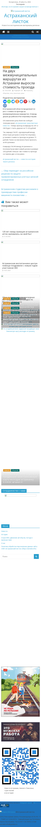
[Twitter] (21, 101)
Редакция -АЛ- (18, 90)
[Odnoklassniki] (17, 101)
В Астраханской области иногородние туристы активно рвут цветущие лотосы (20, 319)
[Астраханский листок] (3, 32)
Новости (6, 67)
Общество (15, 67)
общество (6, 93)
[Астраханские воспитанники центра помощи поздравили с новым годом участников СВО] (20, 242)
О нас (3, 543)
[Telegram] (13, 101)
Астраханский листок (20, 18)
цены (22, 93)
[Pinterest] (25, 101)
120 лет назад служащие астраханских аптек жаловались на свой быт (20, 232)
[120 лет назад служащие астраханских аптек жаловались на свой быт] (20, 210)
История (4, 534)
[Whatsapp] (9, 101)
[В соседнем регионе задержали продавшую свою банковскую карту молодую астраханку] (20, 329)
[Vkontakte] (5, 101)
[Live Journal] (29, 101)
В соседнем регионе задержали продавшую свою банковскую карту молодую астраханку (21, 476)
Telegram (23, 803)
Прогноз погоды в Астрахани (20, 37)
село (11, 93)
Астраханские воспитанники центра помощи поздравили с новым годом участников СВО (19, 265)
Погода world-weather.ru (20, 35)
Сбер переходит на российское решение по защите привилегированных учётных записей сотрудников (19, 175)
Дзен (30, 803)
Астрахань (29, 90)
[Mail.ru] (5, 105)
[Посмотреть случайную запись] (37, 32)
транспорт (17, 93)
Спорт (23, 299)
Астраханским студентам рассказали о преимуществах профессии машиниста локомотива (19, 192)
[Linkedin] (33, 101)
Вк (34, 803)
